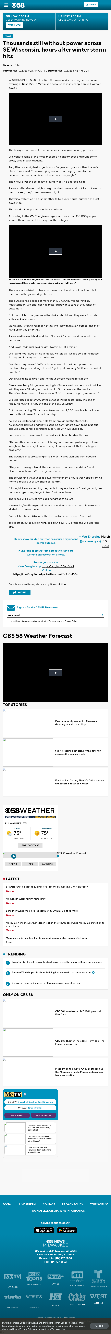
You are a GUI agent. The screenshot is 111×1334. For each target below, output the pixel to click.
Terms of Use (54, 621)
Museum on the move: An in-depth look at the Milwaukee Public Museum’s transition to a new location (79, 1072)
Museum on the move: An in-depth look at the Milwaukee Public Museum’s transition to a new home (55, 924)
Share (92, 4)
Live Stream (27, 1204)
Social (7, 1204)
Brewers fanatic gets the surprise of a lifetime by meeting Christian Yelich (47, 886)
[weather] (9, 833)
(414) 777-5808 (66, 1254)
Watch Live (14, 25)
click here (40, 523)
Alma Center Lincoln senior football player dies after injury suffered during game (57, 962)
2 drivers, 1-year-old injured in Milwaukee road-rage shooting (46, 983)
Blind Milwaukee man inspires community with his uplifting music (42, 910)
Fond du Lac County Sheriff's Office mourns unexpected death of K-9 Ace (79, 782)
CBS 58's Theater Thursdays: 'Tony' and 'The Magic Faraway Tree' (79, 1042)
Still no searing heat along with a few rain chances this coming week (78, 752)
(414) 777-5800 (63, 1258)
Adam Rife (13, 65)
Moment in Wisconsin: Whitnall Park (26, 898)
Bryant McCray (58, 584)
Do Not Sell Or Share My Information (58, 1211)
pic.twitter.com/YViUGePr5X (60, 574)
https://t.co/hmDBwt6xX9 (58, 566)
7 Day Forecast (30, 845)
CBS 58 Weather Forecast (72, 853)
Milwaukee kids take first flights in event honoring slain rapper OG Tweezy (47, 938)
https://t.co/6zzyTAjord (27, 574)
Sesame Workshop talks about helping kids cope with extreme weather (52, 972)
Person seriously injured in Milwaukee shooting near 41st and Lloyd (76, 723)
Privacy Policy (71, 621)
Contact (49, 1204)
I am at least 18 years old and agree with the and (43, 621)
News (8, 36)
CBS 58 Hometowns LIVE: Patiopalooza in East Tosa (78, 1013)
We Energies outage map (45, 216)
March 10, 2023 (105, 541)
